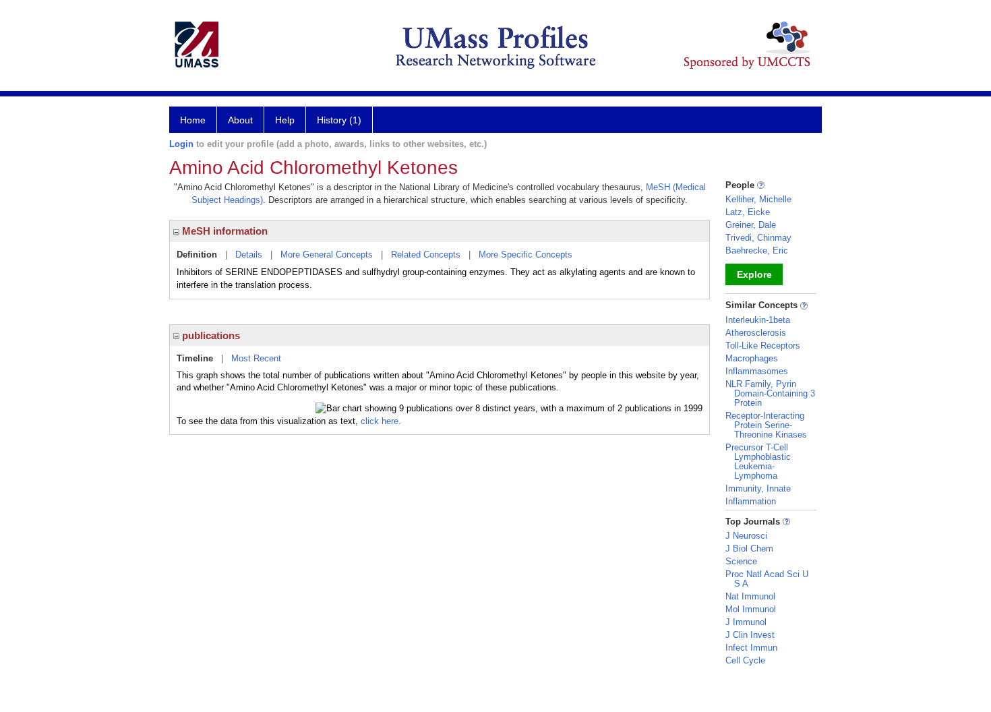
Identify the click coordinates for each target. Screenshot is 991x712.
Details (248, 254)
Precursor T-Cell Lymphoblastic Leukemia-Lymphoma (758, 461)
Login (181, 144)
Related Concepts (425, 254)
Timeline (195, 358)
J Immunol (746, 622)
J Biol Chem (749, 548)
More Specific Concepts (525, 254)
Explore (754, 274)
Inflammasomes (756, 371)
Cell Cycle (745, 660)
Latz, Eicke (747, 212)
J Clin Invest (750, 635)
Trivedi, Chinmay (758, 238)
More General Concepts (326, 254)
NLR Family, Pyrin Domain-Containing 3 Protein (770, 393)
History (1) (339, 120)
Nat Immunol (750, 596)
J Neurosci (746, 536)
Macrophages (751, 358)
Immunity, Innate (758, 488)
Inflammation (750, 501)
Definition (197, 254)
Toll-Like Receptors (762, 345)
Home (193, 120)
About (240, 120)
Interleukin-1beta (757, 320)
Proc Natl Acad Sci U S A (766, 579)
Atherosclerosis (755, 333)
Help (285, 120)
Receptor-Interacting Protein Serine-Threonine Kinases (766, 425)
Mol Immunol (750, 609)
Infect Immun (751, 648)
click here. (381, 421)
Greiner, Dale (750, 225)
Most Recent (256, 358)
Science (741, 561)
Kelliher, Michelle (758, 199)
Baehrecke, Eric (756, 250)
